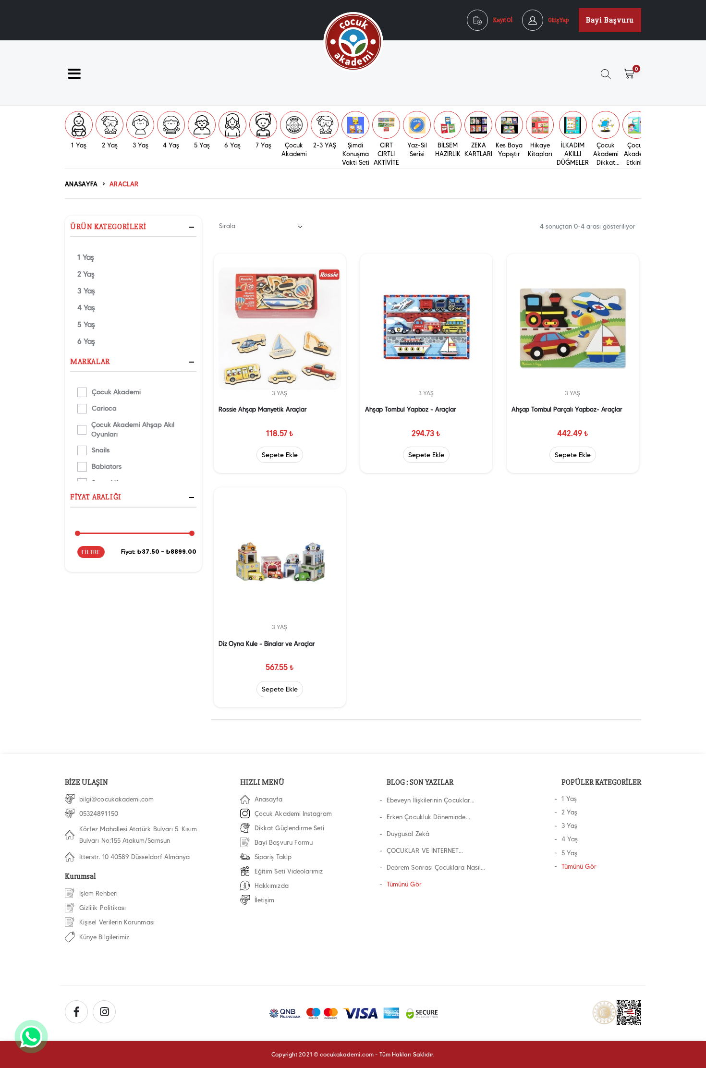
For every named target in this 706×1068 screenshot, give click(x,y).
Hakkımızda (272, 885)
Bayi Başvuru (610, 20)
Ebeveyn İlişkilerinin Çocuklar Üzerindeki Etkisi (428, 801)
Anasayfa (81, 184)
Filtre (91, 552)
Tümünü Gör (404, 884)
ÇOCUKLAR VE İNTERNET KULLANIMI (423, 852)
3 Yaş (86, 291)
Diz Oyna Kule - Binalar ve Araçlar (267, 643)
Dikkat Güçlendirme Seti (290, 828)
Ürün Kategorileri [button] (108, 227)
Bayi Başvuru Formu (284, 842)
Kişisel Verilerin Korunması (117, 922)
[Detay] (279, 454)
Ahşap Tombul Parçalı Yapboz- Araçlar (566, 409)
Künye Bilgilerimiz (104, 937)
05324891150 (98, 813)
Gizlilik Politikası (102, 907)
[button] (632, 78)
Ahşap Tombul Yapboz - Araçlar (410, 409)
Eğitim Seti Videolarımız (289, 871)
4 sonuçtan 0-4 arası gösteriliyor (587, 226)
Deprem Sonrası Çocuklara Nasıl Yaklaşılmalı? (434, 868)
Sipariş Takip (273, 857)
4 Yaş (86, 307)
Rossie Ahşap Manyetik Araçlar (263, 409)
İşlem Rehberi (98, 893)
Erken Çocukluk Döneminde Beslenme (426, 818)
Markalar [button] (90, 362)
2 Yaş (86, 274)
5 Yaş (86, 324)
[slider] (77, 533)
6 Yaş (86, 341)
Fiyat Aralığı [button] (96, 497)
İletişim (265, 900)
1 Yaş (85, 257)
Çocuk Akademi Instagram (293, 813)
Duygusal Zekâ (408, 833)
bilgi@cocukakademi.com (116, 799)
